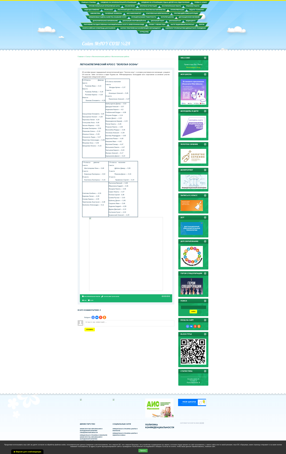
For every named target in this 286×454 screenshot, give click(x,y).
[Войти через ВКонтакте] (97, 317)
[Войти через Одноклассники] (104, 317)
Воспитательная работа (101, 56)
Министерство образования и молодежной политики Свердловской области (91, 430)
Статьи (87, 56)
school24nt (107, 296)
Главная (81, 56)
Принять (143, 450)
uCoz (201, 423)
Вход (198, 67)
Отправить (89, 329)
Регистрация (190, 67)
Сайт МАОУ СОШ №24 (106, 43)
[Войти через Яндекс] (100, 317)
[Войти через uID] (93, 317)
